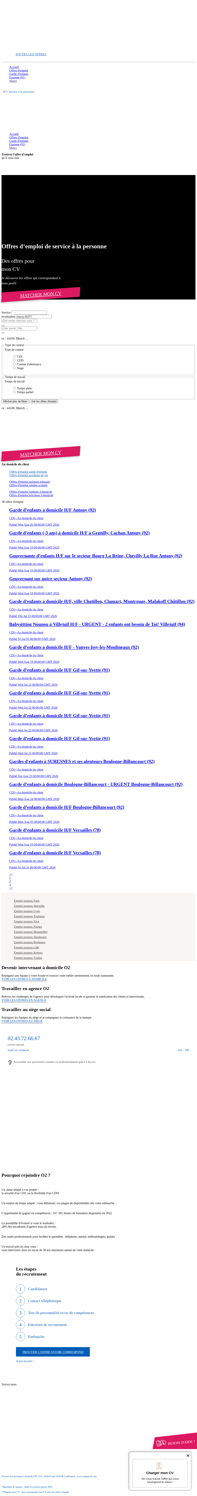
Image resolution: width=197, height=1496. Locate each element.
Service (6, 312)
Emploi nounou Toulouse (29, 916)
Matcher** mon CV (21, 47)
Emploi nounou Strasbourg (30, 937)
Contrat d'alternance (28, 364)
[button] (98, 349)
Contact (21, 1381)
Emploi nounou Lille (26, 947)
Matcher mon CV (41, 294)
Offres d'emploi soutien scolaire (28, 485)
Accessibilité (17, 1426)
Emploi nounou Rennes (28, 952)
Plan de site (23, 1388)
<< (11, 874)
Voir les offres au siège (22, 1021)
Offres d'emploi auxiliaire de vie (28, 475)
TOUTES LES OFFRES (30, 54)
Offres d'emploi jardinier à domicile (30, 491)
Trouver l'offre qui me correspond (53, 1352)
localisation (9, 316)
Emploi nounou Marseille (29, 906)
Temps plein (24, 388)
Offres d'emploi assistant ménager (29, 481)
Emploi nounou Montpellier (31, 932)
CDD (20, 360)
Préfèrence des (29, 1422)
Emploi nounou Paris (26, 900)
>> (11, 887)
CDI (19, 356)
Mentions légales (27, 1415)
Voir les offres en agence (24, 1000)
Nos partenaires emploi (30, 1384)
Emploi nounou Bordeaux (29, 942)
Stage (20, 368)
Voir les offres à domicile (24, 979)
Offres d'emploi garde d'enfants (28, 471)
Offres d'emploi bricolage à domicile (31, 495)
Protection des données (30, 1419)
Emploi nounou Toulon (28, 958)
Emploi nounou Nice (26, 921)
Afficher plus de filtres (15, 401)
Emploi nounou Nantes (28, 926)
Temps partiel (24, 392)
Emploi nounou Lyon (27, 911)
